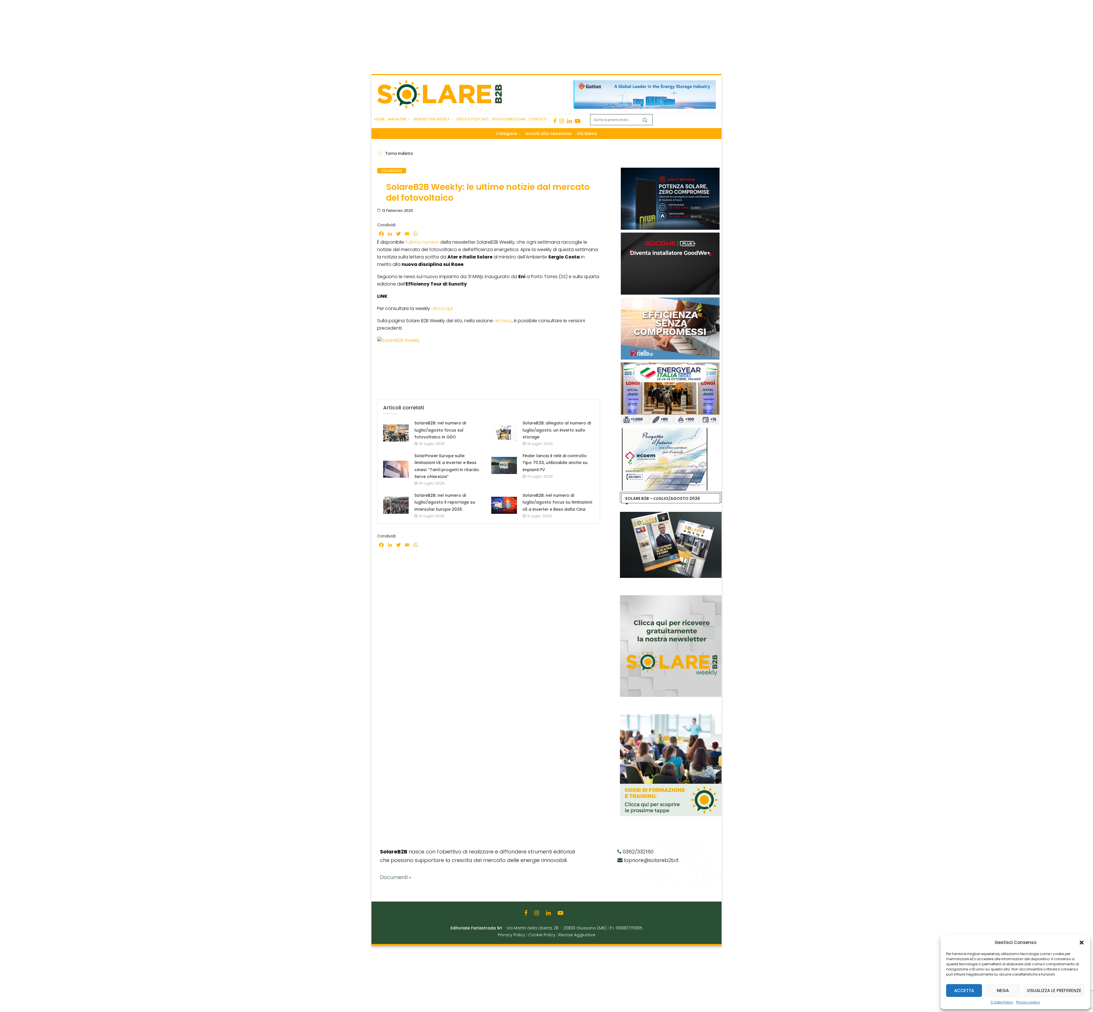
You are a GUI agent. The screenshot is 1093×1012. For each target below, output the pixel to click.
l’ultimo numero (422, 242)
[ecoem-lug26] (662, 431)
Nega (1003, 990)
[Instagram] (561, 121)
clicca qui (442, 308)
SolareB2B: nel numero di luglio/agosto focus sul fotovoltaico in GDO (440, 430)
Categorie (506, 133)
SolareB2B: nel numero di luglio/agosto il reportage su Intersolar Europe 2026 (444, 502)
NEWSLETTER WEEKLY (431, 119)
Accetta (964, 990)
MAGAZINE (397, 119)
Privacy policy (1028, 1002)
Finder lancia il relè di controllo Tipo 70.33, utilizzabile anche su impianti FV (555, 463)
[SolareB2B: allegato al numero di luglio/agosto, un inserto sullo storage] (504, 433)
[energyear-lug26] (669, 365)
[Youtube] (577, 121)
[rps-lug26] (669, 300)
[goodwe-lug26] (669, 235)
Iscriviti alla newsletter (548, 133)
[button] (1081, 942)
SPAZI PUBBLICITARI (509, 119)
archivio (503, 320)
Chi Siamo (587, 133)
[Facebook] (554, 121)
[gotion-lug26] (645, 83)
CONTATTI (537, 119)
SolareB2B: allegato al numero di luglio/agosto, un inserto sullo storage (557, 430)
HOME (379, 119)
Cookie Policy (1002, 1002)
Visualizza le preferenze (1054, 990)
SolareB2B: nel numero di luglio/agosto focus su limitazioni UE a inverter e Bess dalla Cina (557, 502)
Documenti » (395, 877)
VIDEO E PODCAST (472, 119)
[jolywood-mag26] (669, 170)
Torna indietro (399, 153)
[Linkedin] (569, 121)
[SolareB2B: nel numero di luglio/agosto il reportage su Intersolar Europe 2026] (396, 505)
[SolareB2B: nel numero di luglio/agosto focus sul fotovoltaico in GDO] (396, 433)
